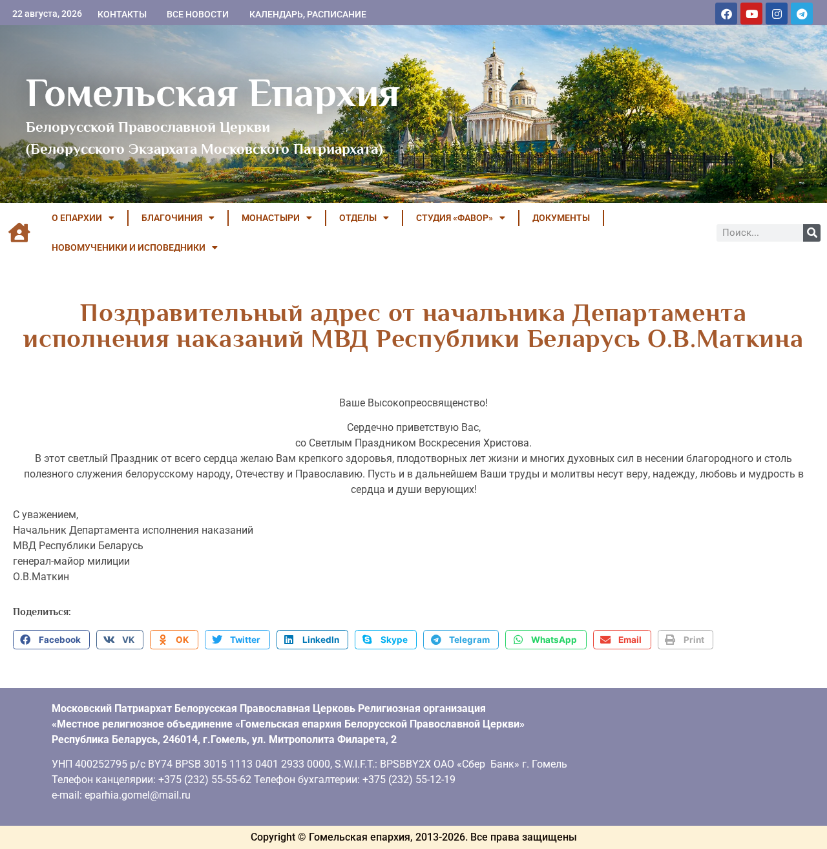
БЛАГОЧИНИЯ (171, 218)
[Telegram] (802, 14)
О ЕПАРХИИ (77, 218)
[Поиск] (812, 233)
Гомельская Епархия (213, 92)
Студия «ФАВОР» (454, 218)
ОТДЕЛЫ (358, 218)
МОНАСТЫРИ (271, 218)
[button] (51, 639)
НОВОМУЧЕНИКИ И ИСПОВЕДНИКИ (128, 247)
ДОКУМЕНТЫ (561, 218)
